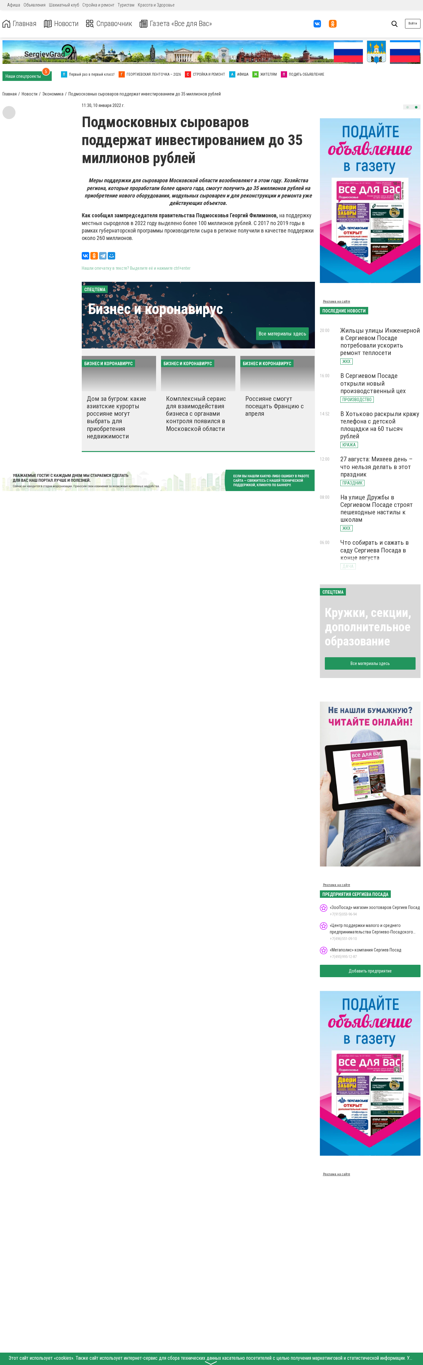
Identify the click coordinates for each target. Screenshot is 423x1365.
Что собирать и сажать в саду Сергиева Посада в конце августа (374, 550)
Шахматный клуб (64, 4)
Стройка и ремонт (98, 4)
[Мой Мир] (111, 255)
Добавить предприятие (370, 970)
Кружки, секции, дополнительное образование (368, 627)
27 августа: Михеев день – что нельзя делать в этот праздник (376, 466)
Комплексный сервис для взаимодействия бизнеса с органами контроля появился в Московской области (196, 413)
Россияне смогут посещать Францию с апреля (274, 406)
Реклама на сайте (336, 301)
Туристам (126, 4)
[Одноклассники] (94, 255)
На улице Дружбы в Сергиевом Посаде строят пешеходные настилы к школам (376, 508)
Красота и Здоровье (156, 4)
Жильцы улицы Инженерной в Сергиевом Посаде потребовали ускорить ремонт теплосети (380, 342)
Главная (25, 24)
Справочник (114, 24)
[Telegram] (103, 255)
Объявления (35, 4)
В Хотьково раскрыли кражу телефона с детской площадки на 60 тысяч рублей (379, 425)
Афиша (13, 4)
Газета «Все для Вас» (181, 24)
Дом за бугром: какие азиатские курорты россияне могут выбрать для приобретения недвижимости (116, 417)
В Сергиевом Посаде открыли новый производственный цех (373, 383)
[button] (407, 107)
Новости (66, 24)
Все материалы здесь (282, 333)
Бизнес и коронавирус (155, 309)
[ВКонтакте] (85, 255)
